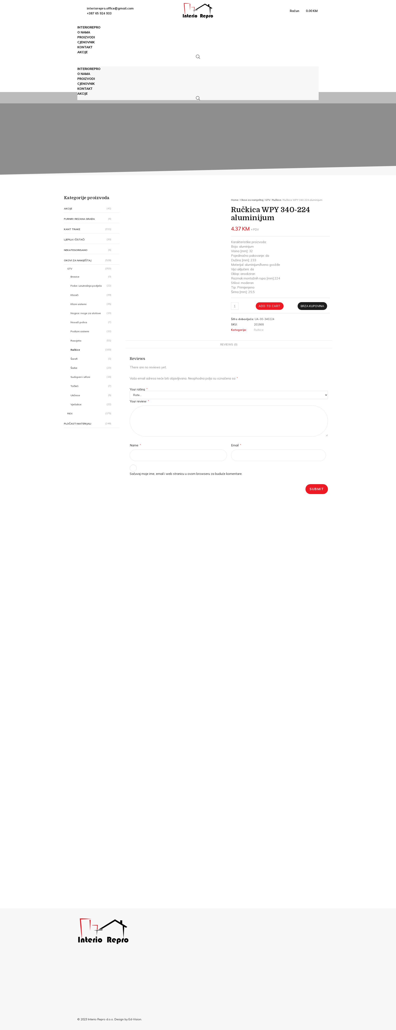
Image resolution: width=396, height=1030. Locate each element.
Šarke (74, 367)
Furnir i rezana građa (79, 218)
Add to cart (270, 306)
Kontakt (85, 47)
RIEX (70, 413)
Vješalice (76, 404)
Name (135, 445)
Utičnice (75, 395)
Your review (139, 401)
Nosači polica (79, 322)
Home (234, 199)
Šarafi (74, 358)
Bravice (75, 276)
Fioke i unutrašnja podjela (86, 285)
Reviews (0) (228, 344)
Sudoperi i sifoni (80, 376)
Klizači (74, 295)
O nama (83, 32)
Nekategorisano (75, 250)
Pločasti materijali (77, 423)
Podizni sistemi (80, 331)
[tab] (229, 344)
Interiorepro (88, 27)
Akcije (82, 52)
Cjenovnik (86, 42)
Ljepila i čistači (74, 239)
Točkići (74, 386)
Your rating (138, 389)
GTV (69, 268)
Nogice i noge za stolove (86, 313)
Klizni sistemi (78, 304)
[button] (198, 61)
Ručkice (75, 349)
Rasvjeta (76, 340)
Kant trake (72, 229)
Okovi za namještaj (77, 260)
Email (236, 445)
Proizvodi (86, 37)
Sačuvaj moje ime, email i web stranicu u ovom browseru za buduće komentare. (186, 474)
